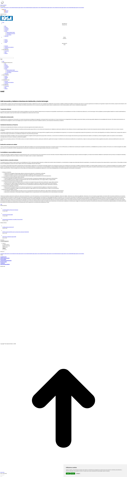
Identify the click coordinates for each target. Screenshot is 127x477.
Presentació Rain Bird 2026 (7, 214)
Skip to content (3, 5)
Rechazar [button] (72, 473)
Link (1, 204)
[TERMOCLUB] (61, 338)
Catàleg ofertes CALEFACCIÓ (8, 227)
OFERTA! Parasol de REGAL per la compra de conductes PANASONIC (15, 232)
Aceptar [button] (68, 473)
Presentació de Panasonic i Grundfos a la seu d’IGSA (12, 219)
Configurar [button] (78, 473)
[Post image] (3, 208)
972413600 (4, 249)
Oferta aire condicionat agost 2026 (9, 236)
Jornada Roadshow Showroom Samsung (10, 209)
